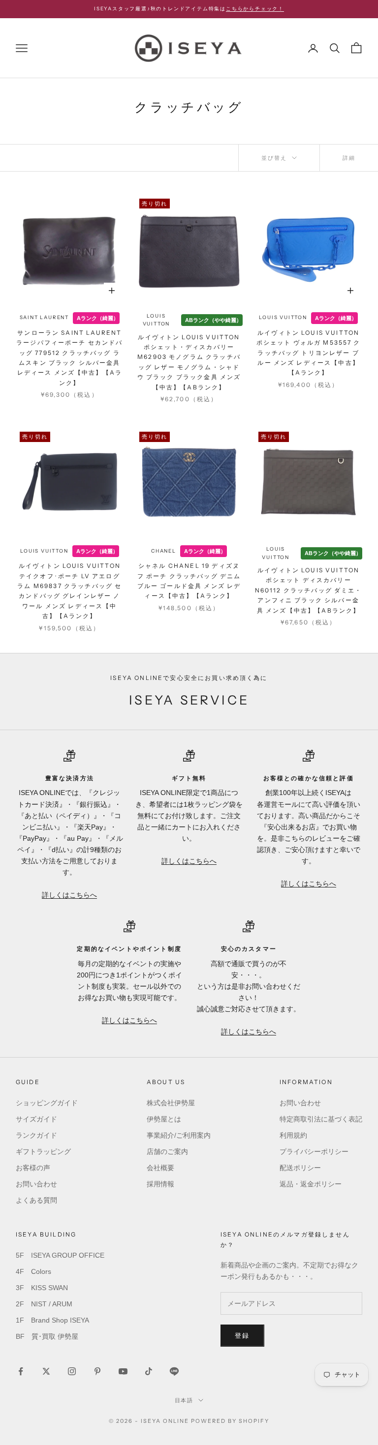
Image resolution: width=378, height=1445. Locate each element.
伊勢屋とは (164, 1119)
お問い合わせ (36, 1184)
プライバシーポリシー (314, 1151)
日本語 (184, 1400)
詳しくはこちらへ (69, 895)
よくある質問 (36, 1200)
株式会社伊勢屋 (171, 1103)
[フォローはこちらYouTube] (123, 1371)
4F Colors (33, 1271)
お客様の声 (33, 1168)
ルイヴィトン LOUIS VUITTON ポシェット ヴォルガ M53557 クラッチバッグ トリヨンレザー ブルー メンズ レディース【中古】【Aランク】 (308, 353)
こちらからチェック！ (255, 8)
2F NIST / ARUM (44, 1304)
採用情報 (160, 1184)
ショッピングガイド (47, 1103)
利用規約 (293, 1135)
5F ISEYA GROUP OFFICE (60, 1255)
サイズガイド (36, 1119)
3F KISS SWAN (42, 1288)
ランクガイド (36, 1135)
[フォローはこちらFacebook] (21, 1371)
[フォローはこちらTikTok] (149, 1371)
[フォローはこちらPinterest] (97, 1371)
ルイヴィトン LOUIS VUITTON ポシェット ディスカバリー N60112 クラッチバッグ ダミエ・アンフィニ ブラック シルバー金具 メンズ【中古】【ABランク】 (308, 590)
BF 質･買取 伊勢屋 (47, 1336)
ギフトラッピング (43, 1151)
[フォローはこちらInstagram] (72, 1371)
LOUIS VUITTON (156, 320)
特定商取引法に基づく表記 (321, 1119)
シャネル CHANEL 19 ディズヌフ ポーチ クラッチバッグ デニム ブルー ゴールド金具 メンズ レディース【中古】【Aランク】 (189, 580)
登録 (242, 1335)
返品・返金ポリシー (311, 1184)
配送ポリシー (300, 1168)
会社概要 (160, 1168)
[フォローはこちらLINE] (174, 1371)
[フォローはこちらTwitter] (46, 1371)
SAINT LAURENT (44, 317)
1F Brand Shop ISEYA (52, 1320)
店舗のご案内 (167, 1151)
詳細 (349, 157)
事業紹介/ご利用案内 (179, 1135)
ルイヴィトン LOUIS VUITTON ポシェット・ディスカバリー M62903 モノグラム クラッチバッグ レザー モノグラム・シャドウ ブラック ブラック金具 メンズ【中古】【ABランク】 (189, 362)
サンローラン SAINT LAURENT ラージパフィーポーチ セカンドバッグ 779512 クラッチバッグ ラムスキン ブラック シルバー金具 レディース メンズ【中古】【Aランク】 (69, 357)
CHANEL (163, 551)
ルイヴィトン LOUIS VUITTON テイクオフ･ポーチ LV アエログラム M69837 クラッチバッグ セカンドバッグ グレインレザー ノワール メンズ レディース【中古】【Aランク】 (69, 590)
